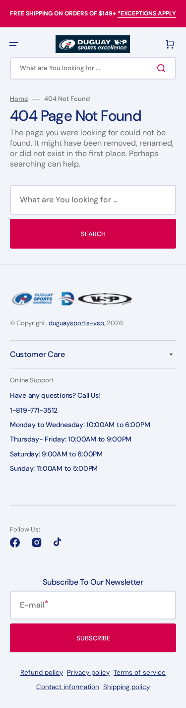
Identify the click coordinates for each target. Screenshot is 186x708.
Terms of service (140, 672)
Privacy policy (88, 672)
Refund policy (41, 672)
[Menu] (14, 44)
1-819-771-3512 (34, 410)
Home (19, 99)
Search (93, 234)
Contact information (67, 687)
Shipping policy (126, 687)
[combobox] (93, 68)
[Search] (163, 68)
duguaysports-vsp (76, 323)
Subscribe (93, 638)
